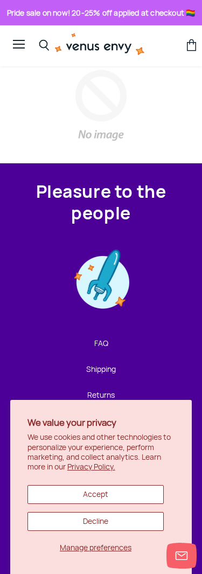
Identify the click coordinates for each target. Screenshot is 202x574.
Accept (95, 494)
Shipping (101, 369)
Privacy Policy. (91, 466)
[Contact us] (181, 556)
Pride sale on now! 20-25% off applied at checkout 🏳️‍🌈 (101, 13)
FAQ (101, 343)
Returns (101, 395)
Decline (95, 521)
